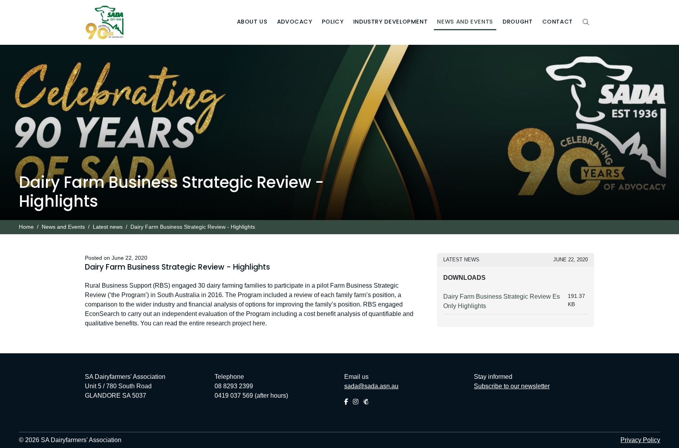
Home (26, 227)
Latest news (108, 227)
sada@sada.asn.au (371, 386)
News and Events (63, 227)
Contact (557, 22)
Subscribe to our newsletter (512, 386)
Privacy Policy (640, 440)
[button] (252, 23)
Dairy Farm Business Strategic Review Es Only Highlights (501, 301)
